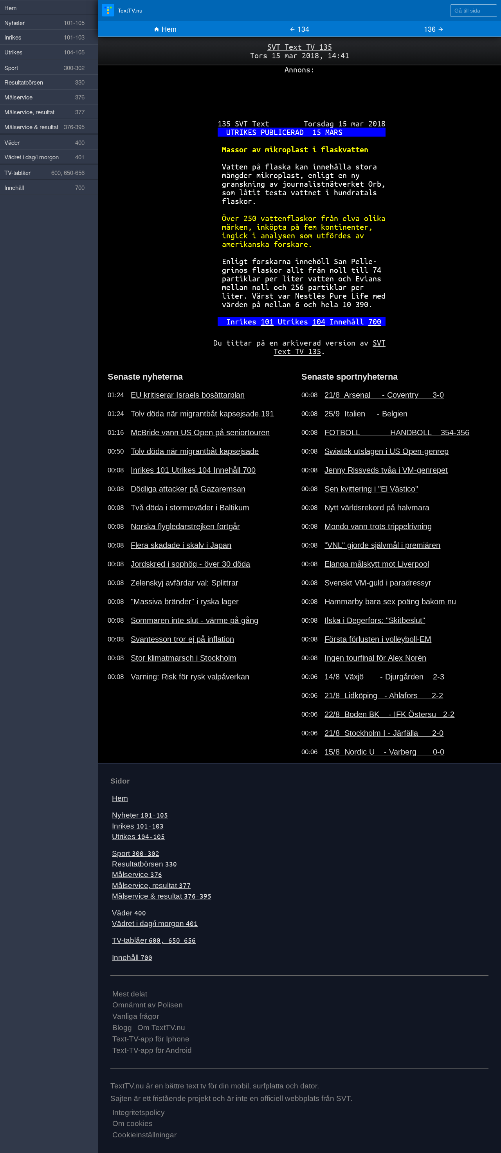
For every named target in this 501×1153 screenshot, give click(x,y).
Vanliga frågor (135, 1016)
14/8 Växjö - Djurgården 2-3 (384, 676)
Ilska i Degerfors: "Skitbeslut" (374, 620)
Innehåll (132, 957)
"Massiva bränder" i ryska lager (185, 601)
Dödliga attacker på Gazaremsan (188, 489)
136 (431, 28)
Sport (135, 853)
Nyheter (140, 815)
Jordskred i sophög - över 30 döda (190, 564)
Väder (129, 913)
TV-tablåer (154, 940)
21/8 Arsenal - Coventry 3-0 (384, 395)
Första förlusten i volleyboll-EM (377, 639)
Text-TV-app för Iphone (150, 1039)
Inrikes (138, 826)
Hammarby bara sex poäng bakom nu (390, 601)
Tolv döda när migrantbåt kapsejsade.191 (202, 413)
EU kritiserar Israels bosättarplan (188, 395)
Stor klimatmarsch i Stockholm (183, 658)
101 (267, 321)
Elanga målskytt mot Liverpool (376, 564)
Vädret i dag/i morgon (155, 923)
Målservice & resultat (161, 896)
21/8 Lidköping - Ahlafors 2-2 (383, 695)
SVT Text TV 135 (299, 46)
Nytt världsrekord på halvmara (376, 507)
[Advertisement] (299, 93)
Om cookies (132, 1123)
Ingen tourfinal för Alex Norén (375, 658)
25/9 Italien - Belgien (365, 413)
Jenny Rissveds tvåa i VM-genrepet (386, 470)
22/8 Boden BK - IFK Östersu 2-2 (389, 714)
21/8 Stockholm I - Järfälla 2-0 (383, 733)
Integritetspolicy (138, 1112)
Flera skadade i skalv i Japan (181, 545)
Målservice (137, 874)
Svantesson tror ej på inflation (182, 639)
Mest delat (129, 994)
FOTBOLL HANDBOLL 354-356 (396, 432)
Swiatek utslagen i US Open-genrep (386, 451)
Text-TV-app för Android (152, 1050)
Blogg (122, 1027)
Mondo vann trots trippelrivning (378, 526)
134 (302, 28)
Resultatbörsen (144, 864)
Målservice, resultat (151, 885)
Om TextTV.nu (161, 1027)
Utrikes (138, 836)
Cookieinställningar (144, 1135)
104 (318, 321)
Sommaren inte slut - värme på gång (194, 620)
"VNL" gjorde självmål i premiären (382, 545)
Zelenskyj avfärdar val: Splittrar (184, 582)
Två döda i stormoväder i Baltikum (190, 507)
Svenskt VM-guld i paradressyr (377, 582)
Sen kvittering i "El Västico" (371, 489)
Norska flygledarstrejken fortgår (185, 526)
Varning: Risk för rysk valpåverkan (190, 676)
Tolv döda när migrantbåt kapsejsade (195, 451)
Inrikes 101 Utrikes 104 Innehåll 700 (193, 470)
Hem (168, 28)
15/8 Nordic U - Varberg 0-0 (384, 752)
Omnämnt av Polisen (147, 1005)
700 (374, 321)
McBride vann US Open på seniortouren (200, 432)
